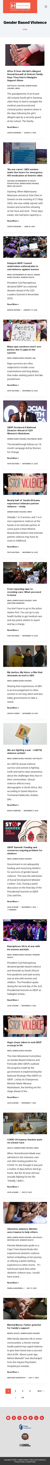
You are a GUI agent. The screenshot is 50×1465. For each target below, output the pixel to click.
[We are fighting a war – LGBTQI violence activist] (25, 734)
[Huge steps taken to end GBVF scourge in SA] (25, 1026)
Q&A (34, 358)
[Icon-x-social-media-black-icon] (14, 1418)
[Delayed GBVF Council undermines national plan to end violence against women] (25, 247)
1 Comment (12, 910)
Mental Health (13, 1333)
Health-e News (23, 1460)
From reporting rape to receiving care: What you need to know (24, 592)
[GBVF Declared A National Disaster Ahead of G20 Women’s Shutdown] (25, 411)
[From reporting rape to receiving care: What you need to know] (25, 573)
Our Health (12, 86)
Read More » (13, 127)
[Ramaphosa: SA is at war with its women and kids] (25, 930)
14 (22, 1398)
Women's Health (27, 277)
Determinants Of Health (25, 181)
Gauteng (21, 86)
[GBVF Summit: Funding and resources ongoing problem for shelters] (25, 831)
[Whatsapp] (36, 1418)
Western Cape (13, 1240)
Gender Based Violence (29, 183)
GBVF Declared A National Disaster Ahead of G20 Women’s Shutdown (21, 430)
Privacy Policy (20, 1462)
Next (40, 1391)
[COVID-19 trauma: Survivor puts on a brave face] (25, 1123)
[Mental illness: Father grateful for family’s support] (25, 1308)
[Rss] (42, 1418)
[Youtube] (25, 1418)
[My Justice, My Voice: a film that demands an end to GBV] (25, 656)
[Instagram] (19, 1418)
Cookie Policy (31, 1462)
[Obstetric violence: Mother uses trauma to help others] (25, 1213)
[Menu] (46, 6)
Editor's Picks (13, 183)
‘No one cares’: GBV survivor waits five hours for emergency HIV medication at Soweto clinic (25, 172)
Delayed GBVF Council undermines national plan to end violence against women (23, 266)
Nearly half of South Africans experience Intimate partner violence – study (23, 503)
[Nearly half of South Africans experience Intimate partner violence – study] (25, 484)
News (17, 88)
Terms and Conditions (37, 1460)
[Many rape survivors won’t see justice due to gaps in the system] (25, 330)
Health (10, 1148)
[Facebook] (8, 1418)
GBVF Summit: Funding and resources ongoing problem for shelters (24, 850)
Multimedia (32, 439)
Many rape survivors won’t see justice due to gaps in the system (24, 349)
